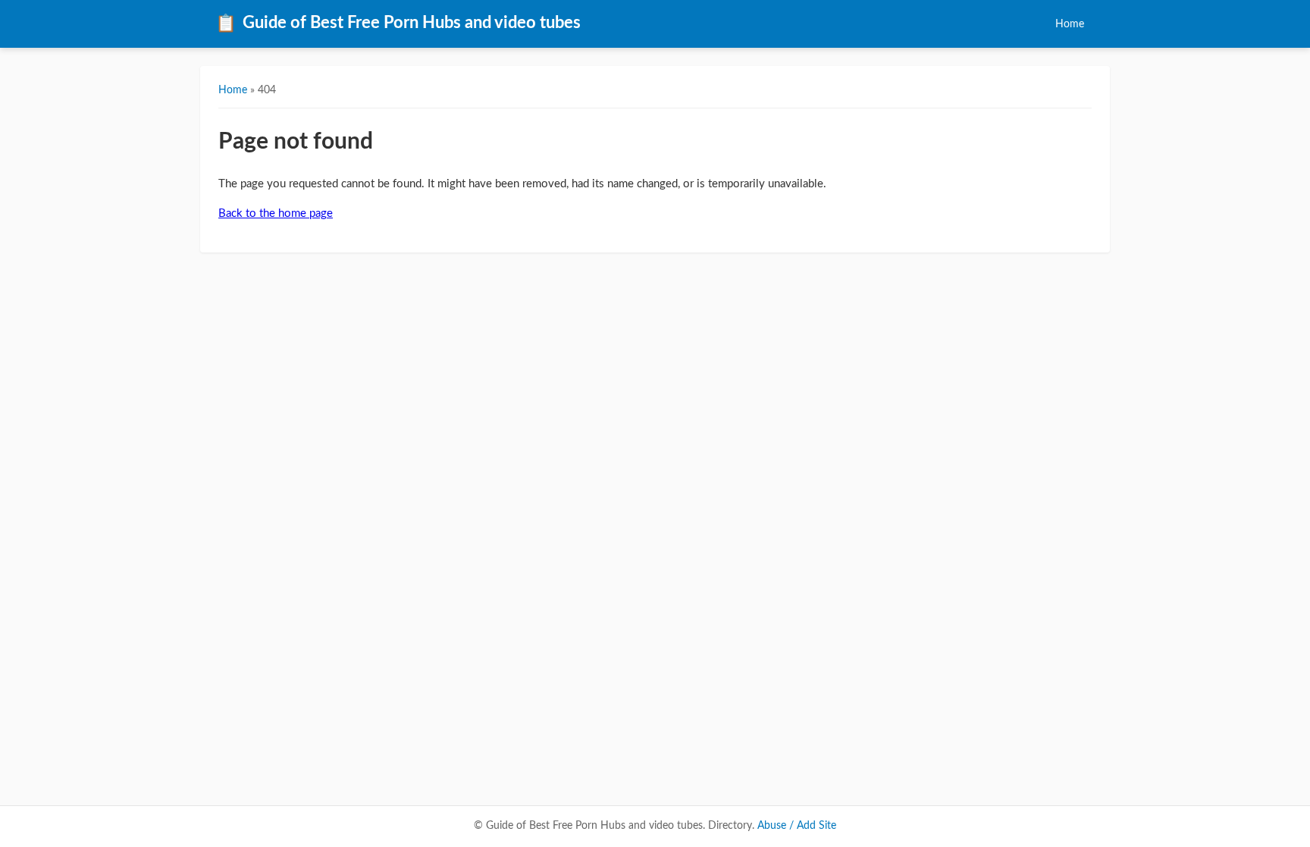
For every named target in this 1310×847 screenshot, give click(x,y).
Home (1069, 24)
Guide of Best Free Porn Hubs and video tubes (398, 23)
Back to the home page (275, 213)
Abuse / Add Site (796, 825)
